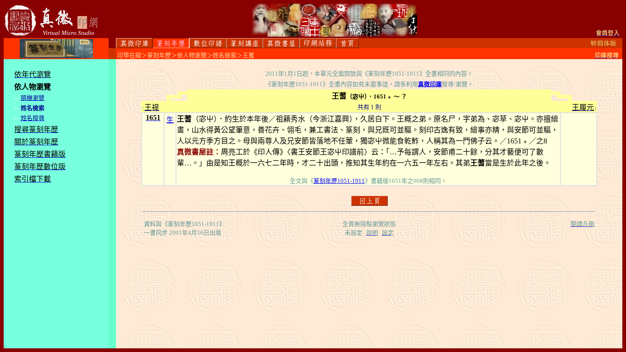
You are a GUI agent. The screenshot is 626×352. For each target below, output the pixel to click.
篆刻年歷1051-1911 (339, 180)
